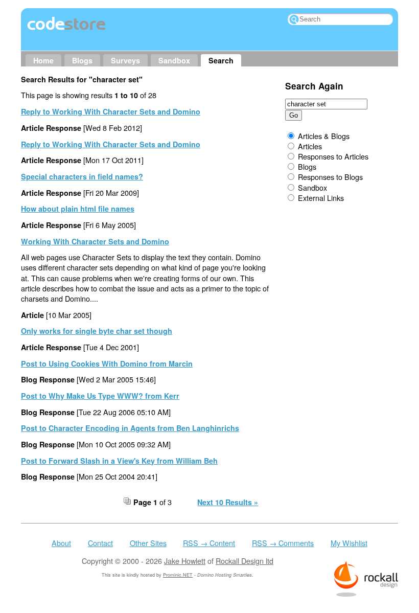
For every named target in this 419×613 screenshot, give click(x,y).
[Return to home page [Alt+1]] (67, 30)
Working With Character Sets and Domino (95, 241)
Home (43, 60)
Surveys (125, 60)
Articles (310, 146)
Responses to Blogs (330, 176)
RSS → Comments (283, 542)
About (61, 542)
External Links (321, 197)
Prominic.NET (178, 575)
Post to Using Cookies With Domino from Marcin (107, 363)
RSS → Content (209, 542)
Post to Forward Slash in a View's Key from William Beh (119, 461)
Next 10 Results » (227, 502)
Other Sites (148, 542)
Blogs (82, 60)
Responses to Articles (333, 156)
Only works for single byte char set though (96, 331)
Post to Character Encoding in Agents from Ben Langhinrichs (130, 428)
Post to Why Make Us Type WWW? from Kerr (100, 396)
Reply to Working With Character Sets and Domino (110, 111)
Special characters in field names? (82, 176)
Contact (100, 542)
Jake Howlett (184, 560)
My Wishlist (349, 542)
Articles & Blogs (324, 135)
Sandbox (174, 60)
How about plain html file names (77, 208)
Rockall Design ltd (244, 560)
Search (221, 60)
